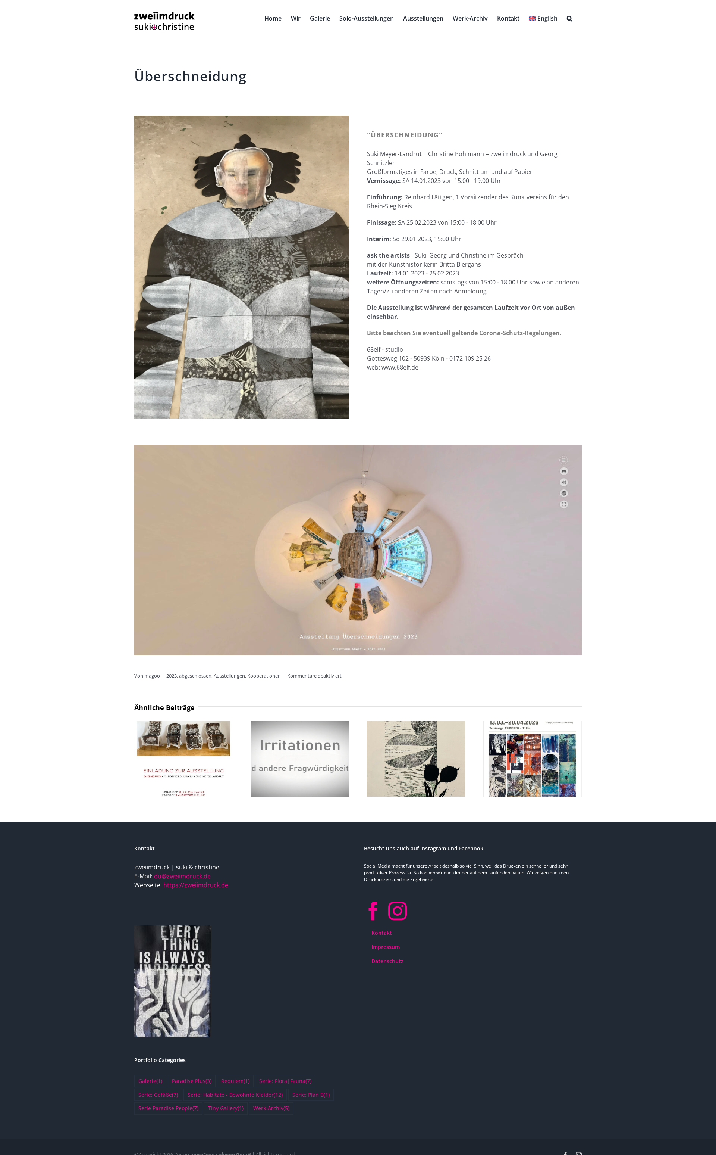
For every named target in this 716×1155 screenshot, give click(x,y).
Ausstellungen (229, 675)
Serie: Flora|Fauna (285, 1080)
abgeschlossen (195, 675)
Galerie (150, 1080)
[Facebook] (373, 911)
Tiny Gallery (226, 1108)
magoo (152, 675)
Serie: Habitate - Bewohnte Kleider (235, 1094)
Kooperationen (264, 675)
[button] (569, 17)
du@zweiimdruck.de (182, 876)
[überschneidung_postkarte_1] (241, 119)
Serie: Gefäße (158, 1094)
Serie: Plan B (311, 1094)
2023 (171, 675)
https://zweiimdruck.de (195, 885)
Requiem (235, 1080)
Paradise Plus (191, 1080)
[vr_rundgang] (358, 448)
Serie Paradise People (168, 1108)
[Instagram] (397, 911)
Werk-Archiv (271, 1108)
